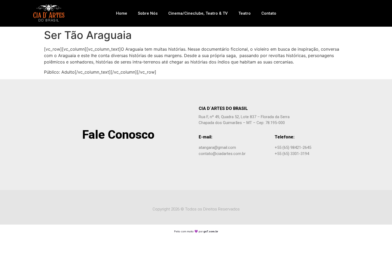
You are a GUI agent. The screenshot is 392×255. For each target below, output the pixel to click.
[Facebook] (334, 13)
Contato (268, 13)
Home (121, 13)
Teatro (244, 13)
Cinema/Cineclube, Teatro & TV (198, 13)
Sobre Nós (148, 13)
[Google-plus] (343, 13)
